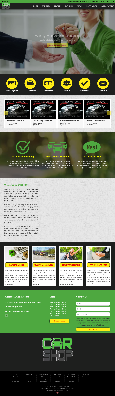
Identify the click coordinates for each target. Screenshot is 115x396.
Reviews (78, 6)
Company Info (91, 6)
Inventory (46, 6)
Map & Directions (57, 377)
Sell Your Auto (43, 377)
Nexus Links (85, 377)
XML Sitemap (85, 374)
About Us (15, 377)
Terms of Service (71, 377)
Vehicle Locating (43, 374)
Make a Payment (107, 6)
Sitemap (71, 381)
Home (35, 6)
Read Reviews (43, 381)
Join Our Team (15, 381)
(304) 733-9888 (74, 1)
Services (57, 6)
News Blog (57, 381)
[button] (57, 45)
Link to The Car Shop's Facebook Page (6, 315)
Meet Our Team (15, 379)
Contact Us (93, 329)
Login (5, 1)
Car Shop (67, 386)
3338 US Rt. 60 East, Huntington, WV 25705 (98, 1)
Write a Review (57, 374)
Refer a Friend (29, 374)
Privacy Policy (71, 374)
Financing (69, 6)
